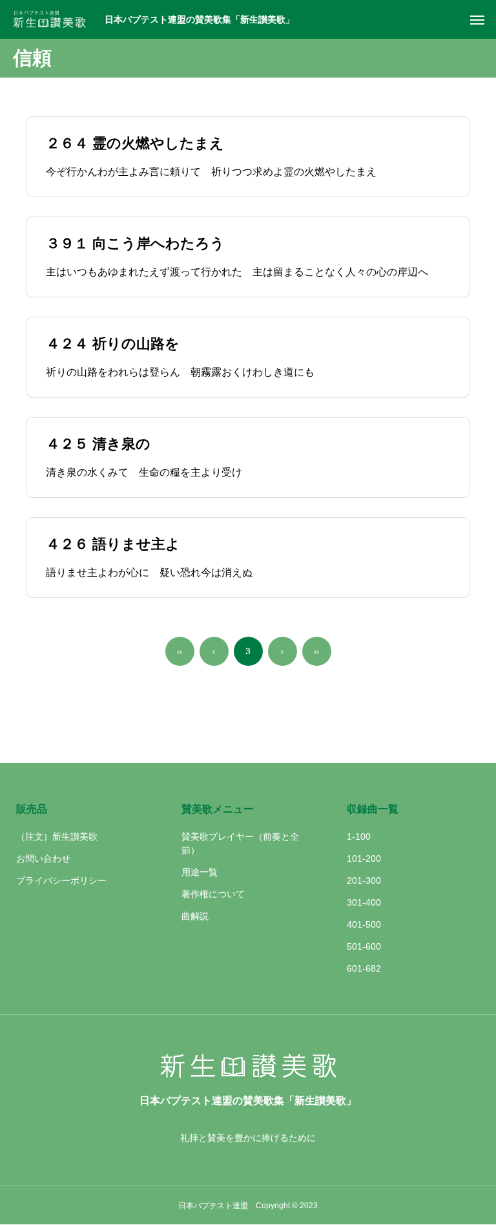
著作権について (213, 894)
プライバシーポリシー (61, 880)
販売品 (31, 809)
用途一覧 (199, 872)
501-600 (364, 946)
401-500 (364, 924)
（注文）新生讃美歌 (57, 836)
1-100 (359, 836)
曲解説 (195, 916)
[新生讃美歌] (54, 19)
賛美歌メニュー (217, 809)
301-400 (364, 902)
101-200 (364, 858)
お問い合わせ (43, 858)
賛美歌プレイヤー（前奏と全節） (240, 843)
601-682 (364, 968)
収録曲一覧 (372, 809)
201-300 (364, 880)
